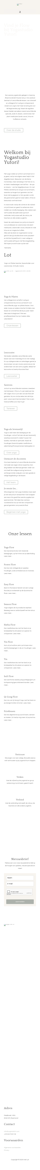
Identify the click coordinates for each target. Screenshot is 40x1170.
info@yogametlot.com (11, 1131)
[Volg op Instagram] (31, 7)
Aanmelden (20, 902)
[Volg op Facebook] (28, 7)
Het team (11, 482)
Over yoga (11, 453)
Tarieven (10, 408)
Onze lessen (12, 325)
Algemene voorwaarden (12, 1147)
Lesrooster (11, 376)
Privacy (6, 1150)
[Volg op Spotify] (26, 1097)
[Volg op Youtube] (35, 7)
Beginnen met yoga (16, 512)
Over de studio (13, 130)
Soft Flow (9, 676)
